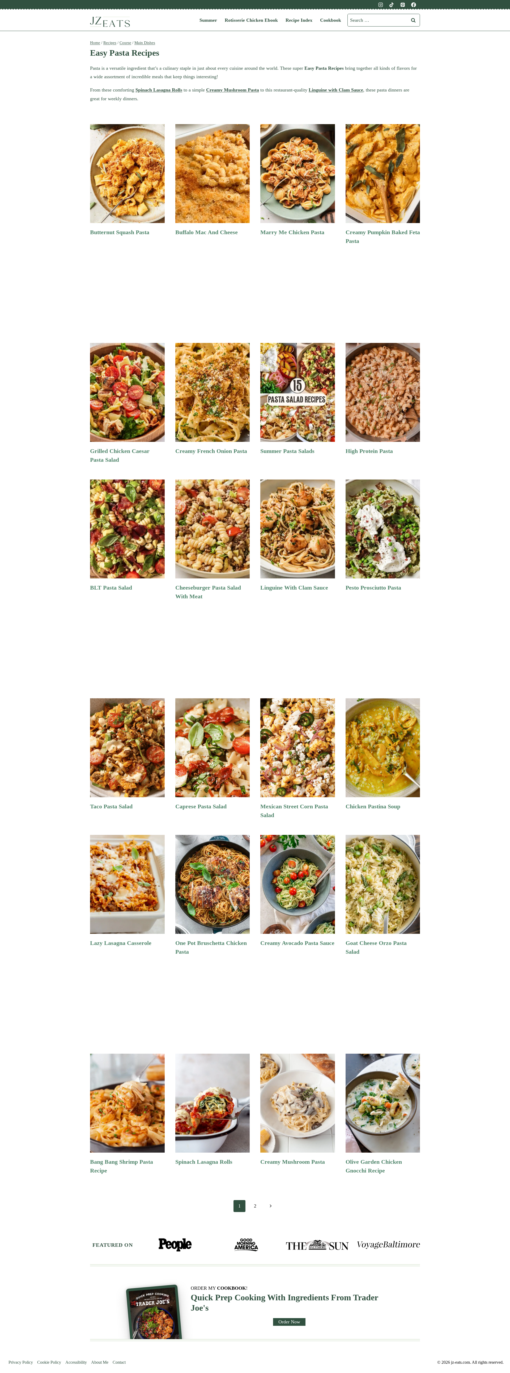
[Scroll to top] (497, 1286)
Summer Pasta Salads (287, 451)
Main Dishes (144, 42)
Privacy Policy (20, 1362)
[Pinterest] (402, 5)
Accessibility (76, 1362)
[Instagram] (380, 5)
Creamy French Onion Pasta (211, 451)
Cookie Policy (49, 1362)
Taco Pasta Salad (111, 806)
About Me (99, 1362)
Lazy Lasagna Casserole (120, 943)
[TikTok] (391, 5)
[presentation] (127, 173)
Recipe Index (299, 20)
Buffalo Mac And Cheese (206, 232)
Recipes (109, 42)
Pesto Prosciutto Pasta (373, 587)
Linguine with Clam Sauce (294, 587)
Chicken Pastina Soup (373, 806)
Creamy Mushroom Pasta (292, 1161)
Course (125, 42)
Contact (119, 1362)
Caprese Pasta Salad (201, 806)
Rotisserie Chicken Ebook (251, 20)
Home (95, 42)
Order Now (289, 1321)
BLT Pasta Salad (111, 587)
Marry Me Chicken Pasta (292, 232)
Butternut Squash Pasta (119, 232)
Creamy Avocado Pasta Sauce (297, 943)
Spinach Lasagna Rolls (203, 1161)
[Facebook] (413, 5)
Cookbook (330, 20)
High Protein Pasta (369, 451)
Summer (208, 20)
